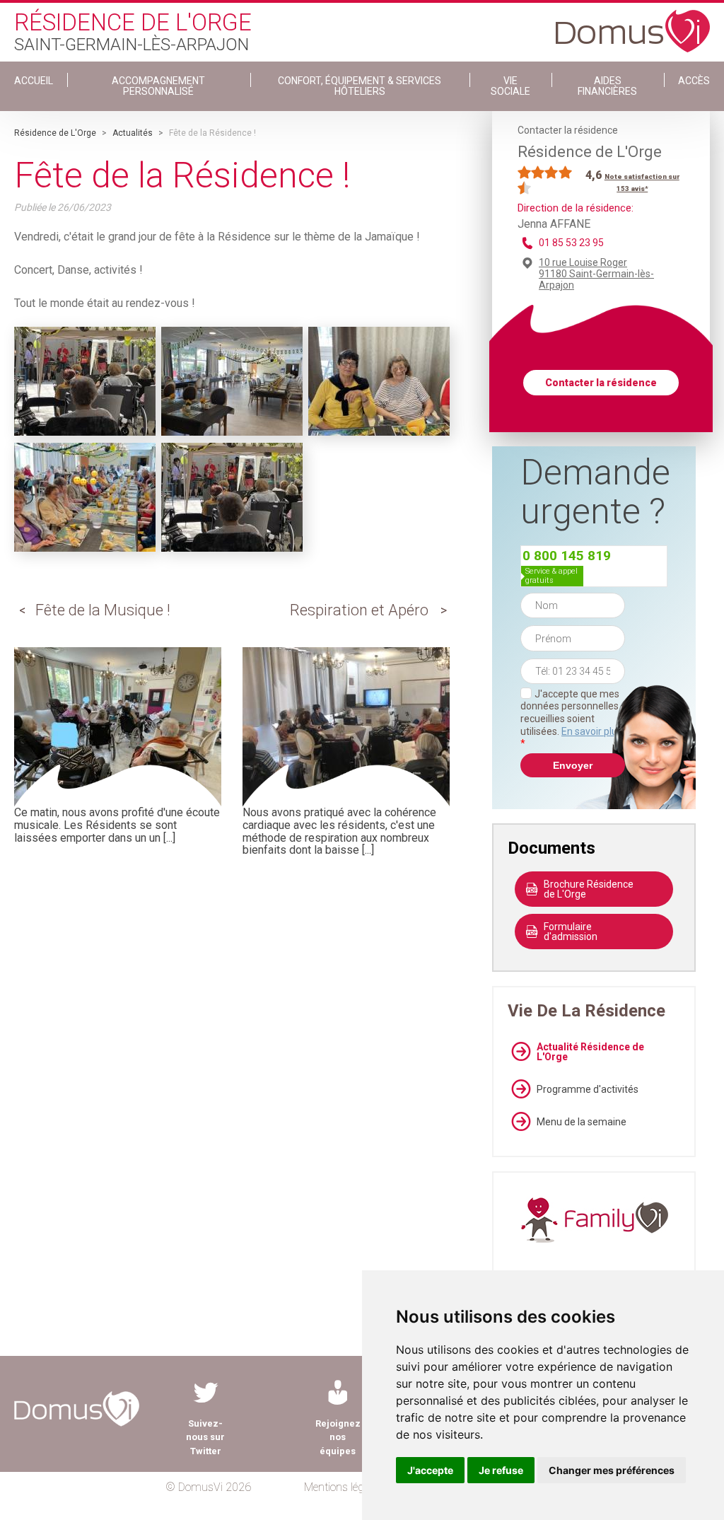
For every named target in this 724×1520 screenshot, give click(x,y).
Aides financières (607, 86)
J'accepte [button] (430, 1470)
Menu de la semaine (581, 1121)
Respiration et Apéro (359, 610)
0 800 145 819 (566, 555)
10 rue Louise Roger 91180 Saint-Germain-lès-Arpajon (596, 274)
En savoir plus (591, 731)
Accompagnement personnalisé (158, 86)
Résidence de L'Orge (55, 133)
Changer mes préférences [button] (612, 1470)
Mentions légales (343, 1487)
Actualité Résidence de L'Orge (590, 1051)
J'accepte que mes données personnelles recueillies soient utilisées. (571, 718)
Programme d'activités (587, 1089)
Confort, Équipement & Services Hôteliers (359, 86)
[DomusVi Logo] (633, 24)
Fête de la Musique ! (102, 610)
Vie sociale (510, 86)
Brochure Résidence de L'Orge (589, 889)
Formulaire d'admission (570, 931)
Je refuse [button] (501, 1470)
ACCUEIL (33, 80)
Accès (694, 80)
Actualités (132, 133)
